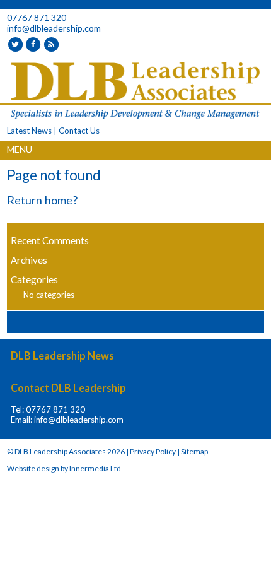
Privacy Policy (153, 451)
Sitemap (194, 451)
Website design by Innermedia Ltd (64, 468)
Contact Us (79, 131)
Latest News (29, 131)
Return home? (42, 200)
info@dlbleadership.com (54, 28)
